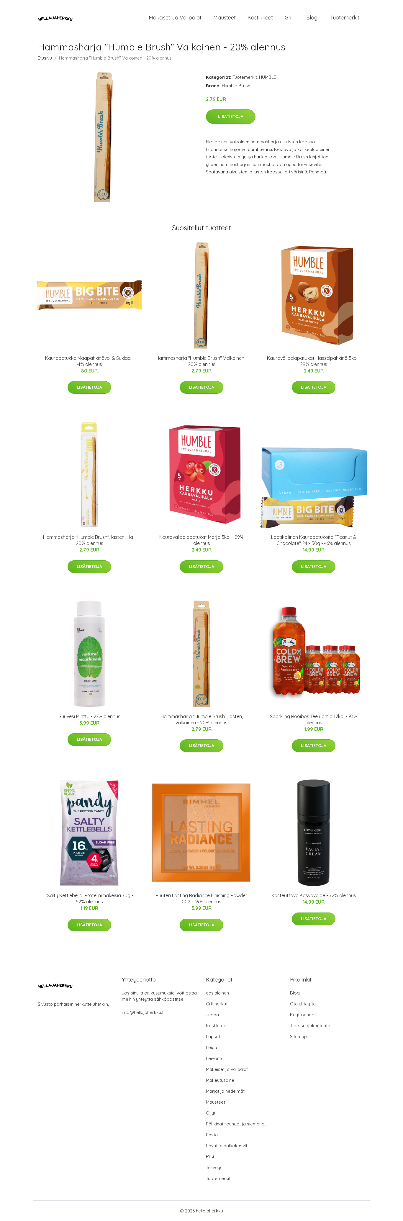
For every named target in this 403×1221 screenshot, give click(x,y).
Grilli (289, 17)
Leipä (211, 1047)
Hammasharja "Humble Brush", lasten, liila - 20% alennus (89, 540)
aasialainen (217, 993)
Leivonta (215, 1058)
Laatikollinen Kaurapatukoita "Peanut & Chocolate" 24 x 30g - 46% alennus (313, 540)
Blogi (312, 17)
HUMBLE (267, 77)
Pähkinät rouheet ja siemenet (236, 1124)
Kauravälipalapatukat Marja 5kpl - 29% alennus (201, 540)
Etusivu (45, 58)
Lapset (213, 1036)
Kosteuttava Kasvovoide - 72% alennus (313, 895)
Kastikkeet (260, 17)
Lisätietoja (230, 116)
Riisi (210, 1156)
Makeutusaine (220, 1080)
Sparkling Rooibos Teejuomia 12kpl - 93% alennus (313, 719)
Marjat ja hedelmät (225, 1091)
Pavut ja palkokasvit (226, 1145)
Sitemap (298, 1036)
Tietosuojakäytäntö (310, 1025)
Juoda (212, 1015)
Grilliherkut (216, 1004)
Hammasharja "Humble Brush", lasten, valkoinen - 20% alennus (201, 719)
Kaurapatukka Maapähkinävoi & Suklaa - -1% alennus (89, 361)
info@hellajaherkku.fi (143, 1012)
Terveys (214, 1167)
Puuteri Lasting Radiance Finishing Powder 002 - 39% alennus (201, 898)
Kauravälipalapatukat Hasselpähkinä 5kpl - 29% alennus (314, 361)
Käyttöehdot (303, 1015)
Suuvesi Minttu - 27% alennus (89, 716)
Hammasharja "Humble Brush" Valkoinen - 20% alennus (201, 361)
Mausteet (224, 17)
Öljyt (210, 1113)
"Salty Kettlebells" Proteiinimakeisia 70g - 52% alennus (89, 898)
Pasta (212, 1135)
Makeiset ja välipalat (175, 17)
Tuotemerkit (344, 17)
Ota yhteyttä (303, 1004)
